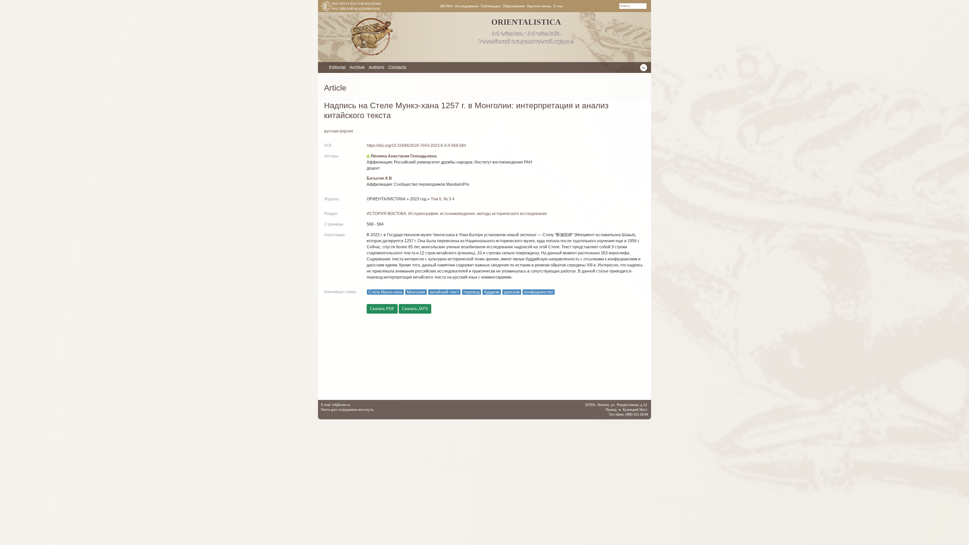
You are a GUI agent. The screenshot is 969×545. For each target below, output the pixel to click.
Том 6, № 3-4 (442, 199)
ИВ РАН (446, 6)
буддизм (491, 292)
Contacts (397, 67)
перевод (471, 292)
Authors (376, 67)
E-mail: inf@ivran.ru (335, 405)
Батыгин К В (379, 178)
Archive (357, 67)
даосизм (512, 292)
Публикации (490, 6)
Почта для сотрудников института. (347, 410)
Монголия (416, 292)
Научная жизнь (539, 6)
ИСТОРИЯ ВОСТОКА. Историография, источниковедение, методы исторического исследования (457, 213)
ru (643, 67)
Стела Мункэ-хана (385, 292)
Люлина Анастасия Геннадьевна (404, 156)
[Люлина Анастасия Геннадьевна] (368, 156)
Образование (513, 6)
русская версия (338, 131)
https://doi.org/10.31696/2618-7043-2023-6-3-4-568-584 (416, 145)
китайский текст (444, 292)
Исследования (467, 6)
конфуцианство (538, 292)
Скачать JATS (415, 309)
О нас (558, 6)
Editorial (337, 67)
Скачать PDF (382, 309)
